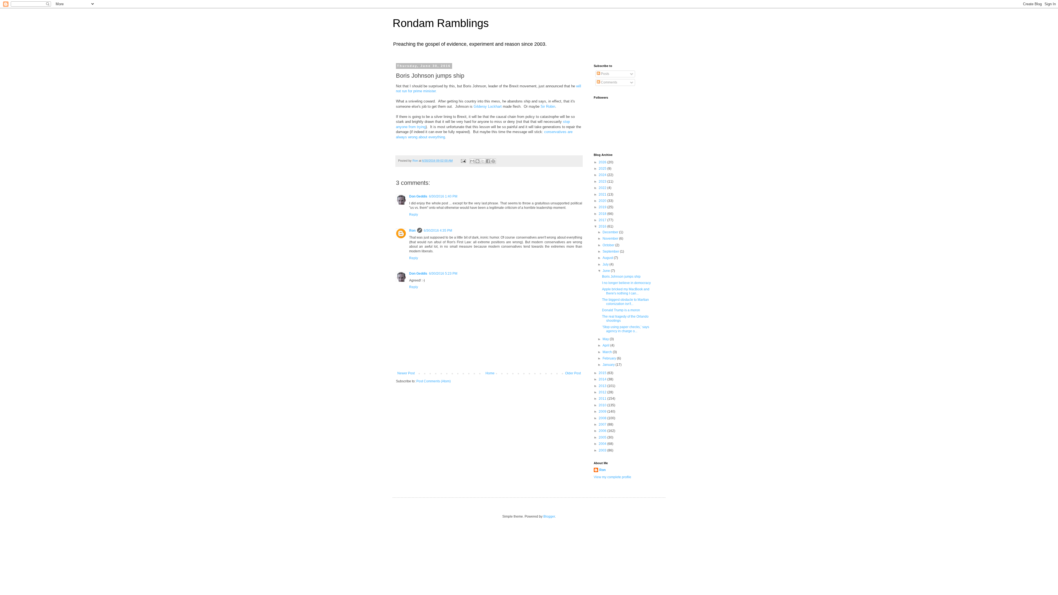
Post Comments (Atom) (433, 381)
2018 (603, 214)
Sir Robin (548, 106)
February (610, 358)
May (606, 339)
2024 (603, 175)
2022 (603, 188)
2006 (603, 431)
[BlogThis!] (477, 161)
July (606, 264)
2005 (603, 437)
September (611, 251)
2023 (603, 181)
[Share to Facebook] (488, 161)
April (606, 345)
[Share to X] (482, 161)
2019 (603, 207)
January (609, 365)
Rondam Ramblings (441, 23)
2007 (603, 424)
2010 (603, 405)
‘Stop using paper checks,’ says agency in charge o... (625, 329)
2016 (603, 226)
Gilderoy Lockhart (488, 106)
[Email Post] (463, 160)
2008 (603, 418)
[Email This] (472, 161)
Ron (412, 230)
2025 (603, 169)
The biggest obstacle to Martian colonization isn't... (625, 301)
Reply (413, 215)
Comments (608, 82)
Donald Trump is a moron (621, 310)
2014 (603, 379)
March (608, 352)
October (609, 245)
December (611, 232)
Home (490, 373)
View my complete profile (612, 477)
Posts (604, 74)
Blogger (549, 516)
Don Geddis (418, 196)
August (608, 258)
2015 (603, 373)
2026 (603, 162)
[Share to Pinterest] (493, 161)
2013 (603, 386)
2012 (603, 392)
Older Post (573, 373)
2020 (603, 201)
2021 (603, 194)
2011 (603, 399)
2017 (603, 220)
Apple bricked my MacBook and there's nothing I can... (625, 291)
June (607, 271)
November (611, 238)
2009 (603, 411)
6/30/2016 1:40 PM (443, 196)
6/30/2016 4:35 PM (438, 230)
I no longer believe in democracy (626, 283)
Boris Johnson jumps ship (621, 276)
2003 (603, 450)
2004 (603, 444)
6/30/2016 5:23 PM (443, 273)
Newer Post (406, 373)
